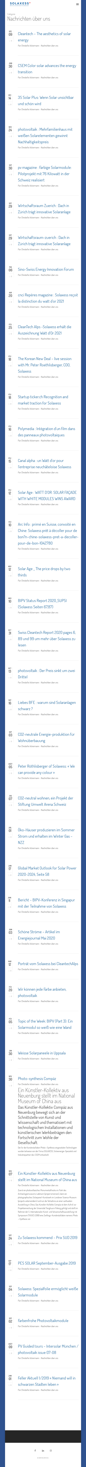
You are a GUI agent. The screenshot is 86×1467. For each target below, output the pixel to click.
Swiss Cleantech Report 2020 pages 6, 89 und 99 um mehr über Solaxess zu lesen (47, 638)
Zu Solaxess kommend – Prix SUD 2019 (47, 1237)
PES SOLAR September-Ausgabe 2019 (47, 1263)
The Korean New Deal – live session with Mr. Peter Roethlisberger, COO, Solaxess (44, 365)
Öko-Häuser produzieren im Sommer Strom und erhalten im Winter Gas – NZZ (46, 836)
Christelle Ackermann (30, 45)
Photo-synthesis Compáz (37, 1078)
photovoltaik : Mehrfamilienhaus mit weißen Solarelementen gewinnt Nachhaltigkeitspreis (45, 135)
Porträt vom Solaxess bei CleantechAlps (48, 963)
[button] (77, 4)
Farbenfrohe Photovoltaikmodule (43, 1320)
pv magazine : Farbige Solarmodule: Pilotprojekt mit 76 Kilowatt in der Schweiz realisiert (45, 173)
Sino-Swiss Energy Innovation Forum (46, 269)
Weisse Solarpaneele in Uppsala (42, 1052)
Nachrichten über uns (49, 45)
